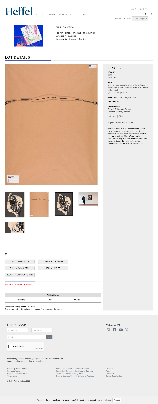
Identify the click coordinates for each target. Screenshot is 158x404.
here (108, 400)
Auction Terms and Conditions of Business (72, 368)
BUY (37, 14)
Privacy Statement (14, 376)
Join (49, 337)
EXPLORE (52, 14)
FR (146, 9)
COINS (83, 14)
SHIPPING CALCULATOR (20, 268)
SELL (43, 14)
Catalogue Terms (13, 371)
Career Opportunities (114, 376)
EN (141, 9)
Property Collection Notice (17, 373)
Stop (121, 116)
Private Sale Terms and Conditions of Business (74, 371)
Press (108, 371)
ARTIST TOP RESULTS (19, 262)
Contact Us (110, 373)
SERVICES (62, 14)
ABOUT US (73, 14)
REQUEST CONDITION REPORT (20, 275)
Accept (117, 400)
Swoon (111, 72)
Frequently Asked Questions (18, 368)
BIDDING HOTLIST (53, 268)
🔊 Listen (113, 116)
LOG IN (134, 9)
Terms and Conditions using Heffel (69, 373)
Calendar (109, 368)
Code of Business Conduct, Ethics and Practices (75, 376)
